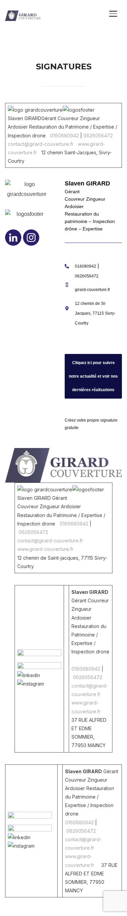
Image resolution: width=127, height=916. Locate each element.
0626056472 (98, 135)
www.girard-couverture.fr (45, 549)
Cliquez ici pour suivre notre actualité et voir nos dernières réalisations (93, 376)
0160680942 (64, 135)
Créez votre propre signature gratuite (91, 424)
